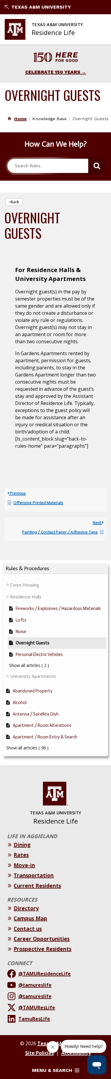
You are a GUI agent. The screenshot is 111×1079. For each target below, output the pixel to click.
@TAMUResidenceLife (44, 973)
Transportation (34, 875)
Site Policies (39, 1053)
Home (20, 118)
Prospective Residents (42, 948)
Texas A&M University (41, 7)
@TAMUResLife (36, 1007)
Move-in (24, 865)
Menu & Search (52, 1070)
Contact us (28, 928)
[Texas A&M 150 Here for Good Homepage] (55, 58)
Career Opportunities (42, 938)
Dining (22, 844)
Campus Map (30, 918)
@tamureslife (35, 985)
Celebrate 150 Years (52, 72)
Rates (21, 854)
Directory (26, 908)
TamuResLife (34, 1019)
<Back (14, 201)
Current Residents (37, 885)
